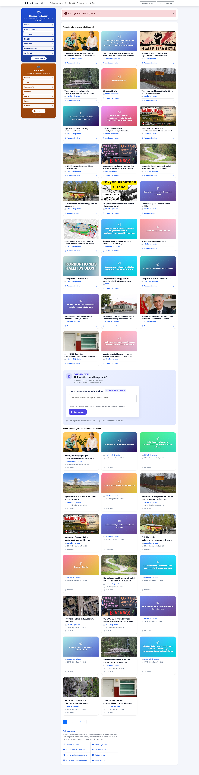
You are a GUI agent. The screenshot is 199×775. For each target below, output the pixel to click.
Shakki (38, 82)
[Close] (173, 13)
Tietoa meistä (82, 3)
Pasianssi (38, 77)
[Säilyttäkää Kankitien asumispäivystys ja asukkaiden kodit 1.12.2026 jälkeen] (81, 348)
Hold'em (38, 106)
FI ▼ (45, 3)
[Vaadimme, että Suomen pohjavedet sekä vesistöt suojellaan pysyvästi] (119, 348)
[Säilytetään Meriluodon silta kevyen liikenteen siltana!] (119, 198)
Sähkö (38, 25)
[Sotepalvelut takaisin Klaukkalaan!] (158, 272)
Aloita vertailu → (38, 58)
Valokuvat (38, 53)
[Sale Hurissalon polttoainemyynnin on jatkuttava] (81, 198)
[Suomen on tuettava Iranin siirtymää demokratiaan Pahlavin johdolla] (158, 311)
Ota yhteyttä (70, 3)
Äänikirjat (38, 44)
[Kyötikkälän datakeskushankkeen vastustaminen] (81, 161)
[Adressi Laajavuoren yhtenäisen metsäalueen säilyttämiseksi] (81, 311)
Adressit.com (31, 3)
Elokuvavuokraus (38, 48)
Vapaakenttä (38, 87)
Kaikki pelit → (39, 111)
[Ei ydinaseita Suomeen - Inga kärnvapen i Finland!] (81, 123)
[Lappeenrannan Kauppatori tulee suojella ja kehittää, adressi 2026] (119, 273)
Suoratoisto (38, 34)
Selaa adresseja (56, 3)
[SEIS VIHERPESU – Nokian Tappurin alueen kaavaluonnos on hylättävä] (81, 236)
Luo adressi (79, 412)
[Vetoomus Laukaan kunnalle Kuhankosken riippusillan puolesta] (81, 85)
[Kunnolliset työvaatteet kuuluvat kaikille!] (158, 198)
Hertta (38, 96)
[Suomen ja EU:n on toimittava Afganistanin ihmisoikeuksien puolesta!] (158, 48)
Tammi (38, 101)
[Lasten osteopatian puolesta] (158, 235)
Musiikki (38, 39)
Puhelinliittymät (38, 30)
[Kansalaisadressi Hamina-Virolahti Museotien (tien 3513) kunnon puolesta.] (158, 161)
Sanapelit (38, 92)
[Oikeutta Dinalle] (119, 84)
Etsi (93, 3)
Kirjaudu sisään (148, 3)
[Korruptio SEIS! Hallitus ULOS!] (81, 272)
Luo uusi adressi (165, 3)
